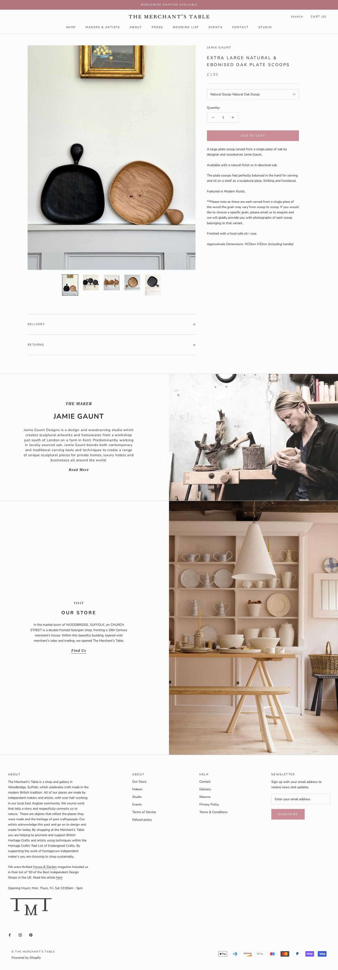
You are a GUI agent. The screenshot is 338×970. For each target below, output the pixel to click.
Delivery (36, 324)
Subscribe (288, 814)
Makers (137, 789)
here (59, 877)
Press (157, 27)
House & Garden (45, 867)
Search (297, 16)
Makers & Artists (103, 27)
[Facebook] (9, 934)
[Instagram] (20, 934)
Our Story (139, 781)
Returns (36, 345)
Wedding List (186, 27)
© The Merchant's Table (33, 951)
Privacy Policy (209, 804)
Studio (265, 27)
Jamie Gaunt (219, 47)
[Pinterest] (30, 934)
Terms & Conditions (213, 812)
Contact (240, 27)
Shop (71, 27)
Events (215, 27)
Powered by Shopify (26, 957)
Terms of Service (144, 812)
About (136, 27)
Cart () (319, 16)
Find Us (78, 651)
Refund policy (142, 819)
